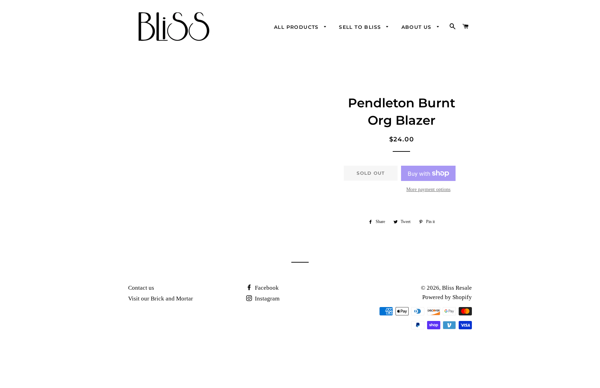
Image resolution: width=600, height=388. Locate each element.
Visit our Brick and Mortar (160, 298)
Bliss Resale (457, 287)
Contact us (141, 287)
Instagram (266, 298)
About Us (417, 27)
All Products (297, 27)
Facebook (266, 287)
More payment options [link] (428, 189)
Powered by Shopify (447, 297)
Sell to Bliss (361, 27)
